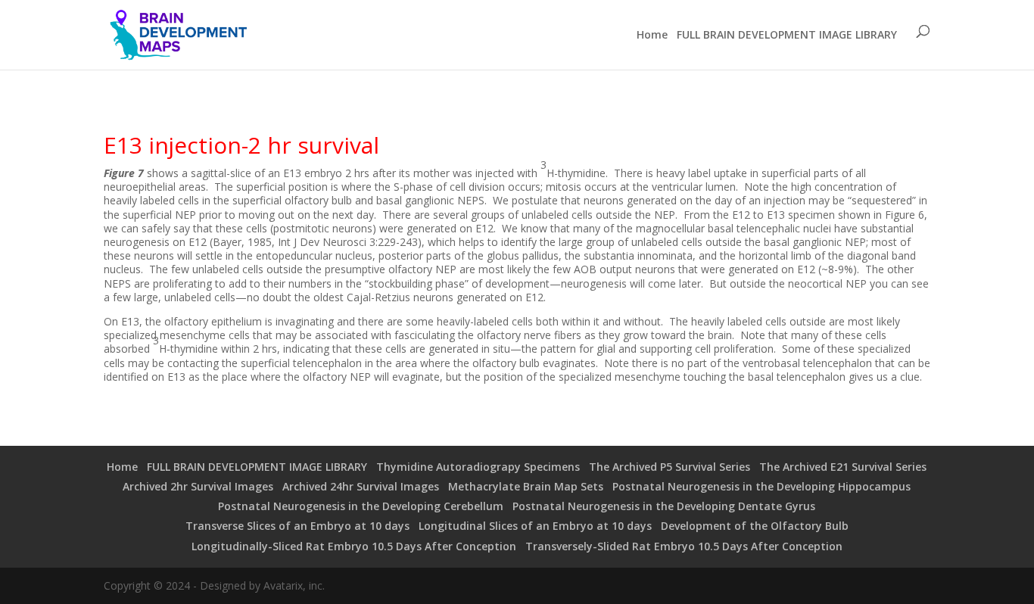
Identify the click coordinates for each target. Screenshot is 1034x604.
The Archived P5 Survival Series (669, 466)
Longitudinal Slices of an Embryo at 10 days (535, 525)
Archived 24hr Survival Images (360, 486)
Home (652, 35)
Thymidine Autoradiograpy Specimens (478, 466)
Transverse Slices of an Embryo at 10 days (297, 525)
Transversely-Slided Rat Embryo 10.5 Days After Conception (683, 546)
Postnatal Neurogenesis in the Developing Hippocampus (761, 486)
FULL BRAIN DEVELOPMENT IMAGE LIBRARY (787, 35)
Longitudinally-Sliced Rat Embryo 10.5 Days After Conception (354, 546)
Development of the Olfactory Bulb (755, 525)
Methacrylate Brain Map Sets (525, 486)
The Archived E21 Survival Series (843, 466)
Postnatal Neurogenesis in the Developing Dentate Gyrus (663, 506)
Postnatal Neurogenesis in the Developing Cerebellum (360, 506)
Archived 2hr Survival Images (198, 486)
